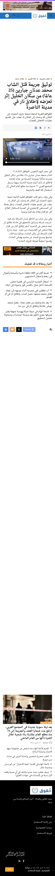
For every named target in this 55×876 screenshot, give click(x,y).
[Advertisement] (27, 47)
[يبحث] (18, 16)
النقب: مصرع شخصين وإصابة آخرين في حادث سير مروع (29, 758)
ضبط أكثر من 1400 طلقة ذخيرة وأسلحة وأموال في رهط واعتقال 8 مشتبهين (27, 275)
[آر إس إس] (19, 861)
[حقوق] (39, 16)
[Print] (36, 127)
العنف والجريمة (45, 79)
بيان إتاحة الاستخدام (43, 822)
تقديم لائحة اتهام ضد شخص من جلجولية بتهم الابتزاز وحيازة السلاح (29, 750)
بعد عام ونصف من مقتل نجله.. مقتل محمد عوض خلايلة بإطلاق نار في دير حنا (29, 304)
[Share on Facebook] (45, 127)
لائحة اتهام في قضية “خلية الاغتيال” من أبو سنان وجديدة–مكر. (28, 766)
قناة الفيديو (32, 79)
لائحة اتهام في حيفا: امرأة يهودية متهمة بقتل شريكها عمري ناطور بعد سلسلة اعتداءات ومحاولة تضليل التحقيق (28, 314)
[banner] (27, 251)
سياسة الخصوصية (44, 828)
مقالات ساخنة (19, 79)
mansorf (45, 743)
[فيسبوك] (23, 861)
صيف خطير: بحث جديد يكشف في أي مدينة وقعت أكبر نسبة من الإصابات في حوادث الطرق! (28, 774)
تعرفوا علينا (47, 817)
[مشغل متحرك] (49, 16)
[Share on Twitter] (40, 127)
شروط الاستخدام (34, 870)
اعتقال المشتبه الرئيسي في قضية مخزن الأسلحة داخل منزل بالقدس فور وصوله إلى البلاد (28, 283)
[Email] (12, 329)
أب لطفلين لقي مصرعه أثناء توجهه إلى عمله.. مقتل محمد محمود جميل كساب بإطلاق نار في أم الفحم (28, 294)
